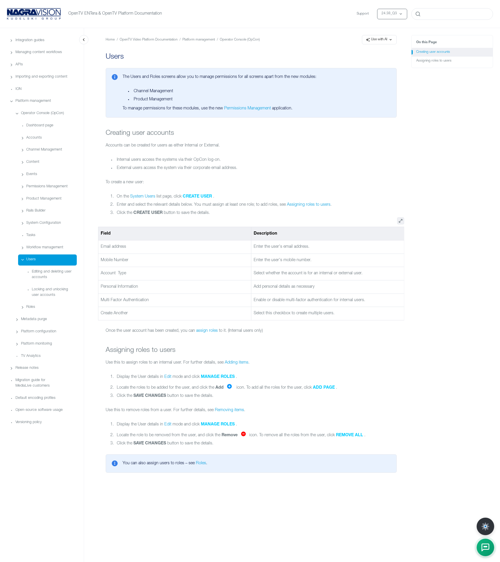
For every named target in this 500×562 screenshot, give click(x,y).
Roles (30, 307)
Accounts (34, 138)
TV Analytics (31, 356)
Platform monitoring (36, 344)
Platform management (33, 101)
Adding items (236, 363)
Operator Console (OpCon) (42, 113)
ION (18, 89)
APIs (19, 65)
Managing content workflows (38, 52)
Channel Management (44, 150)
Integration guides (29, 40)
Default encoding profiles (35, 398)
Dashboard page (39, 126)
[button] (485, 547)
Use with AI (379, 39)
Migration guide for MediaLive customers (32, 383)
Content (32, 162)
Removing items (229, 410)
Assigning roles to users (434, 60)
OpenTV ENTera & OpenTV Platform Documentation (115, 14)
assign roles (207, 331)
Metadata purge (34, 319)
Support (363, 13)
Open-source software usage (39, 410)
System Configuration (43, 223)
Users (31, 259)
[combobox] (452, 14)
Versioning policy (28, 422)
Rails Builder (36, 211)
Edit (167, 377)
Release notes (27, 368)
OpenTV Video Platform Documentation (148, 39)
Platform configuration (38, 332)
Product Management (44, 198)
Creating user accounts (433, 52)
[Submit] (418, 14)
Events (31, 174)
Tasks (30, 235)
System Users (142, 197)
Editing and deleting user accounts (52, 274)
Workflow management (44, 247)
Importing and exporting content (41, 77)
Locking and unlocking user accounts (50, 292)
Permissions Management (47, 187)
